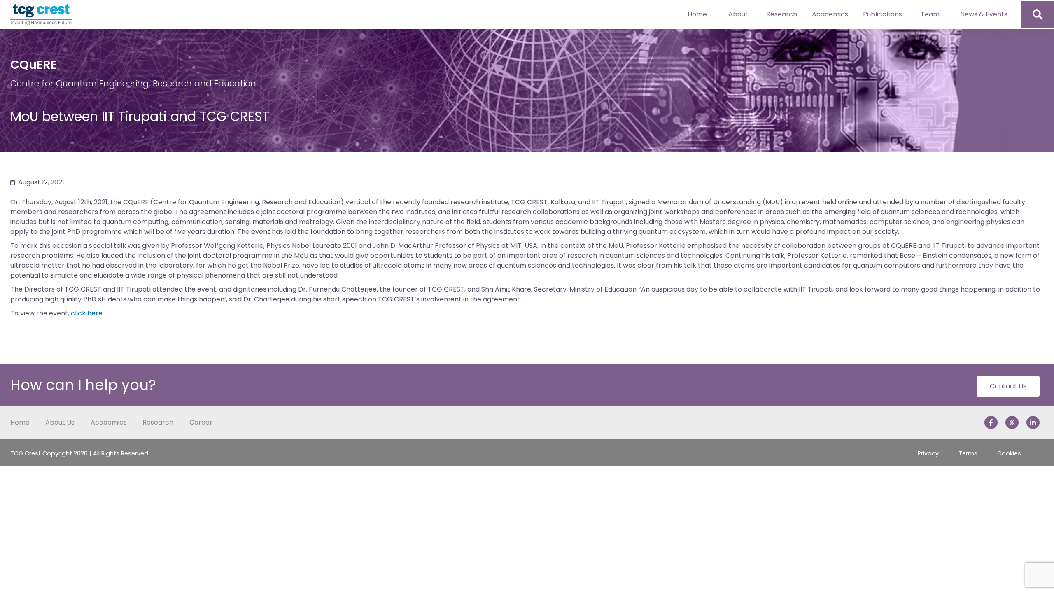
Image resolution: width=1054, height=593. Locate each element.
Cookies (1009, 453)
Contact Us (1008, 386)
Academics (830, 14)
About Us (60, 422)
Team (930, 14)
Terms (967, 453)
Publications (882, 14)
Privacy (928, 453)
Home (697, 14)
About (738, 14)
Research (781, 14)
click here (87, 313)
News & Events (983, 14)
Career (200, 422)
